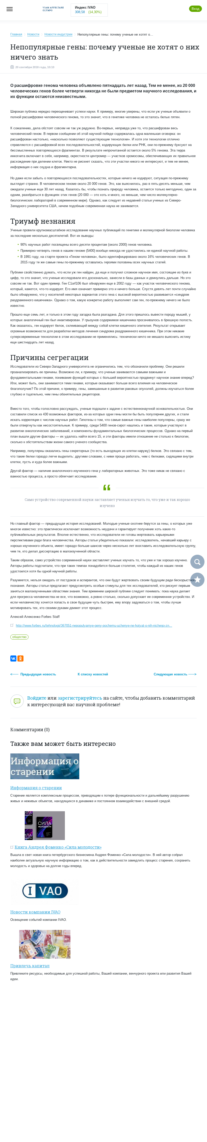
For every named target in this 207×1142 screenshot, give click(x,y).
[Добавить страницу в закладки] (197, 580)
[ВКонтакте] (13, 658)
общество (19, 637)
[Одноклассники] (20, 658)
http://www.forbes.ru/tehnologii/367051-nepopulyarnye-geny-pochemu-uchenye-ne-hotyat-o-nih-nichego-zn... (94, 625)
